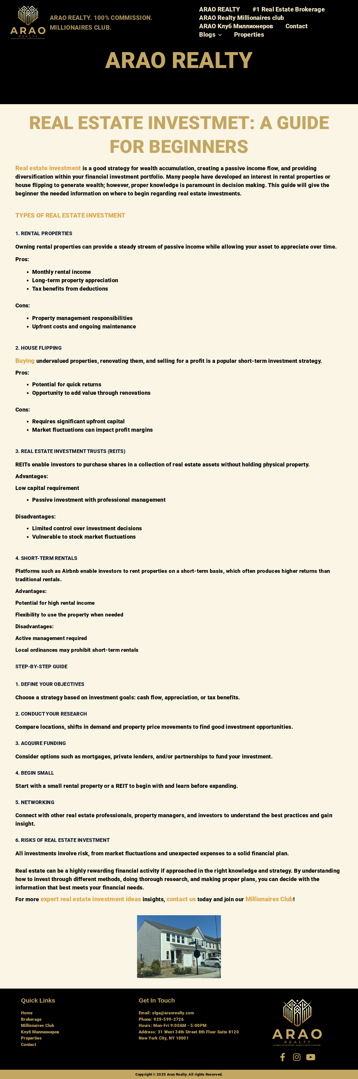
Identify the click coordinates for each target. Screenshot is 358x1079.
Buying (25, 360)
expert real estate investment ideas (91, 899)
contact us (181, 899)
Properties (249, 34)
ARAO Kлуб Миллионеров (236, 26)
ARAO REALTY (219, 9)
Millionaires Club (269, 899)
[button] (218, 35)
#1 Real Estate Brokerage (289, 9)
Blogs (207, 34)
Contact (297, 26)
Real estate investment (48, 168)
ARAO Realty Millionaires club (241, 17)
